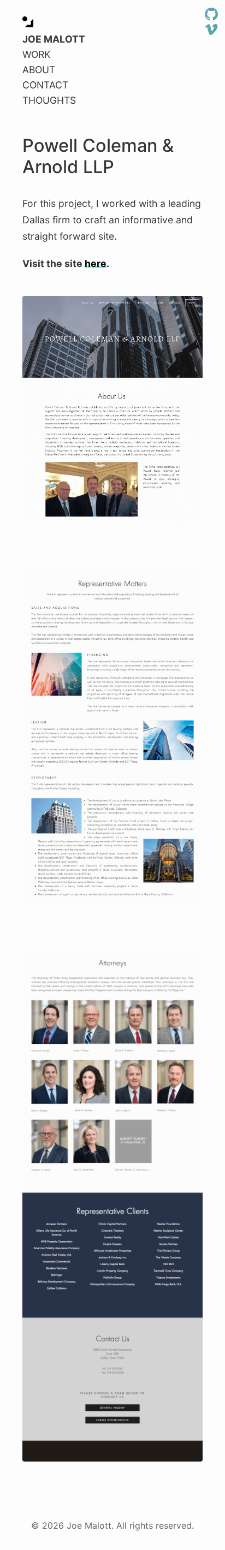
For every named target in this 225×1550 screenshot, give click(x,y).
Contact (45, 85)
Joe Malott (53, 39)
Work (36, 54)
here (95, 263)
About (38, 69)
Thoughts (49, 100)
